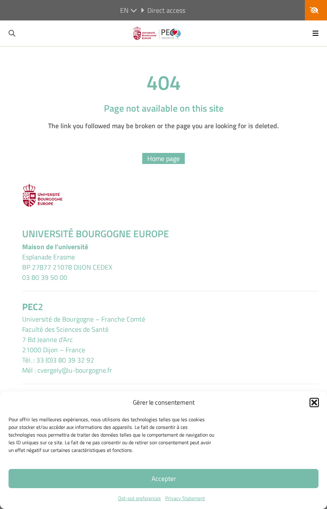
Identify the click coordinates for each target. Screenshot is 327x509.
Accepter (164, 478)
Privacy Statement (185, 498)
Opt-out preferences (139, 498)
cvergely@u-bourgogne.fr (74, 370)
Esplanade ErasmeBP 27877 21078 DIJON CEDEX (67, 262)
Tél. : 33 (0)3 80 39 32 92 (58, 360)
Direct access (166, 10)
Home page (163, 158)
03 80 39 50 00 (44, 277)
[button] (314, 402)
